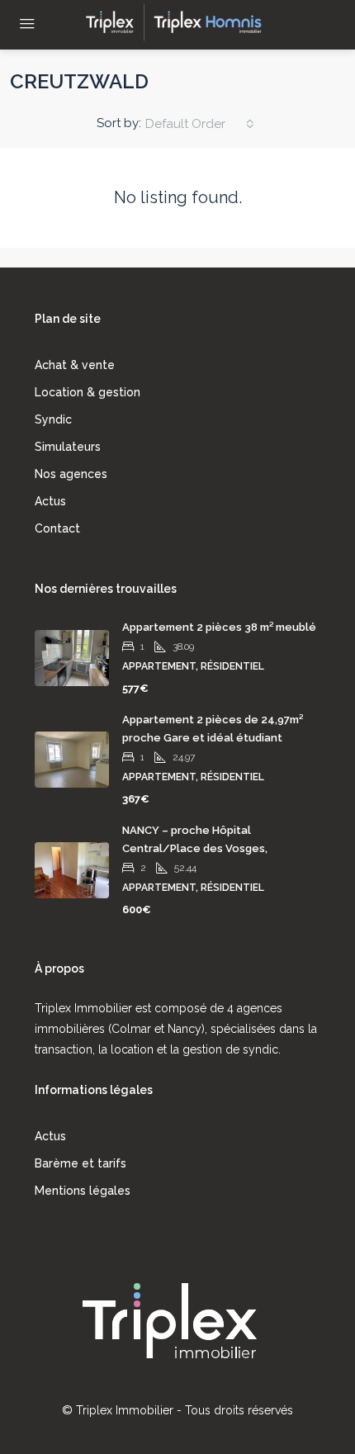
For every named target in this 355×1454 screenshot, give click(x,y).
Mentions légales (82, 1190)
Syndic (53, 419)
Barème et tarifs (80, 1163)
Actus (50, 501)
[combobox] (200, 124)
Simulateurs (68, 446)
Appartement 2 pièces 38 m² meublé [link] (219, 627)
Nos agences (71, 474)
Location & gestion (87, 392)
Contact (57, 528)
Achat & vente (75, 365)
